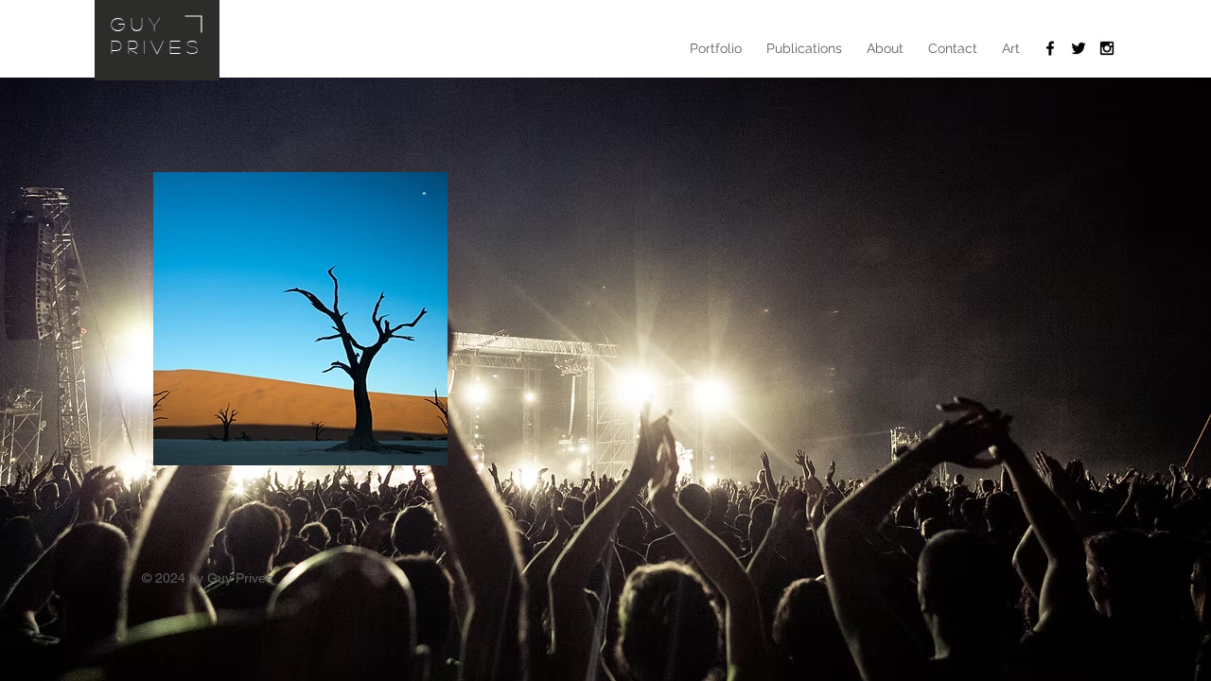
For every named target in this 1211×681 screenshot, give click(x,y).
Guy (138, 23)
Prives (157, 46)
